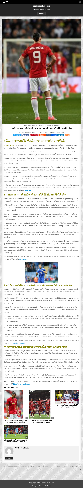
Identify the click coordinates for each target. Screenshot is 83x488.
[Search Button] (80, 2)
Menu (7, 2)
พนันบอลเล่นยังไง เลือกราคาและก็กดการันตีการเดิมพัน (41, 128)
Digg (54, 135)
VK (49, 135)
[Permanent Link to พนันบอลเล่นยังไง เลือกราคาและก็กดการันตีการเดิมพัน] (41, 71)
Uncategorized (44, 132)
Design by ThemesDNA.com (41, 486)
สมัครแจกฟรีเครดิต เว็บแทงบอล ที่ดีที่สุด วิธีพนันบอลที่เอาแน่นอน (15, 441)
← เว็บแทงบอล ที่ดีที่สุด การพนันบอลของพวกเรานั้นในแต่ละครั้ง (21, 467)
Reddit (43, 135)
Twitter (18, 135)
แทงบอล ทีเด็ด (24, 259)
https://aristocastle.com (21, 384)
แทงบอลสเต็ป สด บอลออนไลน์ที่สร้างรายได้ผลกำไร (67, 406)
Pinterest (35, 135)
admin (22, 132)
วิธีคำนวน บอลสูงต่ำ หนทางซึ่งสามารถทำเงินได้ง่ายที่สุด (41, 421)
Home (25, 125)
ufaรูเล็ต (28, 190)
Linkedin (61, 135)
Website (9, 458)
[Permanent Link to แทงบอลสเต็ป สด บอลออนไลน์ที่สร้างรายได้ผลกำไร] (67, 397)
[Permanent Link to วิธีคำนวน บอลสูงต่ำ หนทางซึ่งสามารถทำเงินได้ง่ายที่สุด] (41, 404)
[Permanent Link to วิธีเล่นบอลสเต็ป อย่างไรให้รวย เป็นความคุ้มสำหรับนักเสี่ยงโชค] (16, 404)
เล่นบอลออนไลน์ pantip (16, 343)
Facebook (26, 135)
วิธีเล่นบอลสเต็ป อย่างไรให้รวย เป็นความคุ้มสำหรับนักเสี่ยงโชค (15, 421)
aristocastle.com (41, 6)
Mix (68, 135)
